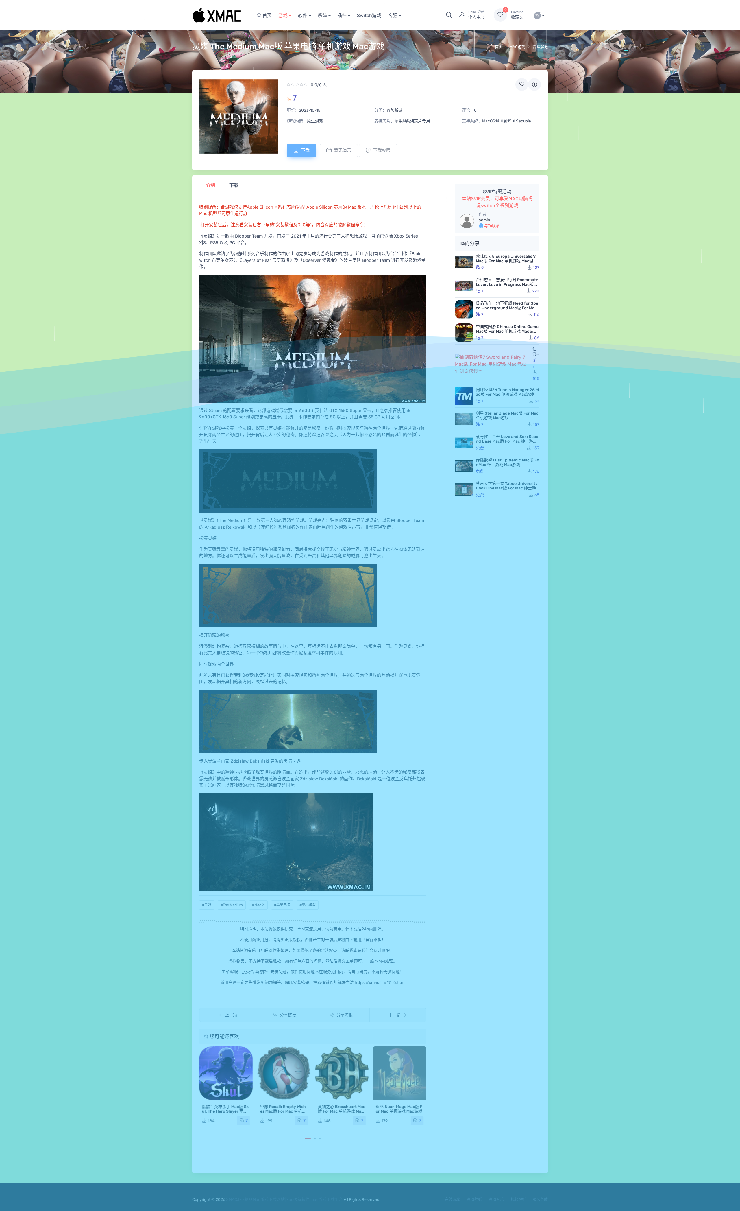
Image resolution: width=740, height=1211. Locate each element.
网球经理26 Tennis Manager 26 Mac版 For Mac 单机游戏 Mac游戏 (507, 392)
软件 (302, 15)
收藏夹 (517, 15)
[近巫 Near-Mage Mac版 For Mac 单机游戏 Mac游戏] (399, 1073)
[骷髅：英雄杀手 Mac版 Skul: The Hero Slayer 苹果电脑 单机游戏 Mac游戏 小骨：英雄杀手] (226, 1073)
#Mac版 (258, 905)
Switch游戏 (369, 15)
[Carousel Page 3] (320, 1138)
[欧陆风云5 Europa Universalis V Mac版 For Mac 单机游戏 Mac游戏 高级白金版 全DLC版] (464, 262)
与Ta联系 (491, 226)
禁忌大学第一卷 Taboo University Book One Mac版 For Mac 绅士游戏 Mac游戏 (507, 488)
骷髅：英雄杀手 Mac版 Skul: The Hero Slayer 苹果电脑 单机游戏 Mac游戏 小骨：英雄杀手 (225, 1113)
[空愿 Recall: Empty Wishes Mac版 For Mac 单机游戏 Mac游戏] (283, 1073)
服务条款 (540, 1199)
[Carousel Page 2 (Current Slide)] (315, 1138)
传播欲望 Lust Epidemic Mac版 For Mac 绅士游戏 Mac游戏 (507, 462)
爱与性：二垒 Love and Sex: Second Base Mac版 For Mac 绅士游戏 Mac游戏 (507, 441)
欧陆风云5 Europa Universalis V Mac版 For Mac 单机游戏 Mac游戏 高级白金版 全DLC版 (506, 261)
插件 (342, 15)
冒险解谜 (540, 47)
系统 (322, 15)
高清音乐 (496, 1199)
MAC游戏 (517, 47)
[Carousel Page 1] (308, 1138)
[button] (449, 15)
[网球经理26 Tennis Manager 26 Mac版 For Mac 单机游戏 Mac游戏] (464, 396)
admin (484, 220)
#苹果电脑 (282, 905)
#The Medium (232, 905)
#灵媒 (206, 905)
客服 (392, 15)
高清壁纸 (474, 1199)
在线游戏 (452, 1199)
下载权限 (382, 150)
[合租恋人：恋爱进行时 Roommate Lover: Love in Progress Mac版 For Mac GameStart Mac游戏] (464, 286)
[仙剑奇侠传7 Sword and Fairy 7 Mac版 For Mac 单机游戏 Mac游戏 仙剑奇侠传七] (492, 364)
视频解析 (518, 1199)
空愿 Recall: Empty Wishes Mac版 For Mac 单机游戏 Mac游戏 (283, 1111)
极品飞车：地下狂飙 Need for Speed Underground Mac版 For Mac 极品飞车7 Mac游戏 (507, 308)
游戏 (283, 15)
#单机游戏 (307, 905)
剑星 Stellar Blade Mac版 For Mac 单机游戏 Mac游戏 (507, 415)
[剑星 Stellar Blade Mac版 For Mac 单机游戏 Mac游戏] (464, 419)
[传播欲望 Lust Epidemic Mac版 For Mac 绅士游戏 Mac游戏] (464, 466)
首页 (266, 15)
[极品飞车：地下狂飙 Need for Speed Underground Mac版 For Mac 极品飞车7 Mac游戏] (464, 309)
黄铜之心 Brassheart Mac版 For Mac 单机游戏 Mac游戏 (341, 1111)
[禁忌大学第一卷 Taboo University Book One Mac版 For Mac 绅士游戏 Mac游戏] (464, 489)
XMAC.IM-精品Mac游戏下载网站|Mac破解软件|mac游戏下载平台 (284, 1199)
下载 (305, 150)
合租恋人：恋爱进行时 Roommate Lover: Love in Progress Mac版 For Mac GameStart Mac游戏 (507, 284)
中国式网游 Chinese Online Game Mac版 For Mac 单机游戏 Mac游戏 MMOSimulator (507, 331)
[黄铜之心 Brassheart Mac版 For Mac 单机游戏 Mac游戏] (342, 1073)
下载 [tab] (233, 185)
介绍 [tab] (210, 185)
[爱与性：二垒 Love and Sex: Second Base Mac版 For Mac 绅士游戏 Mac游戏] (464, 442)
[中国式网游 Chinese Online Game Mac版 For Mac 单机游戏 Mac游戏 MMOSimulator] (464, 332)
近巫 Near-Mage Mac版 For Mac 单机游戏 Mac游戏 (399, 1109)
